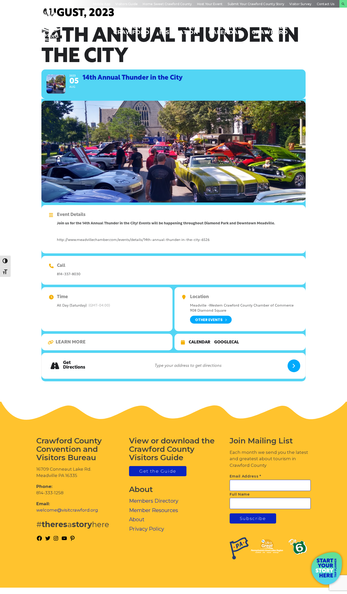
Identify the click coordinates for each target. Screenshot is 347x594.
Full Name (240, 494)
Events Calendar (225, 29)
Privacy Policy (146, 529)
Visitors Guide (126, 4)
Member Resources (153, 510)
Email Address (245, 476)
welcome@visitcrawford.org (67, 510)
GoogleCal (226, 342)
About (137, 519)
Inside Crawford (270, 29)
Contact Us (325, 4)
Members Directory (153, 501)
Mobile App (101, 4)
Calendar (199, 342)
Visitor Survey (300, 4)
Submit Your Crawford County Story (256, 4)
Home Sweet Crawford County (167, 4)
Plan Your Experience (317, 29)
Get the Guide (157, 471)
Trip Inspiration (178, 29)
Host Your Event (210, 4)
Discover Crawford (131, 29)
